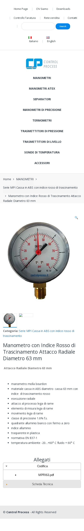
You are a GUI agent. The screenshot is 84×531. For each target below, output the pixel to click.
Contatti (72, 18)
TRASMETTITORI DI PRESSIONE (42, 131)
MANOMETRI (42, 78)
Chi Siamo (42, 9)
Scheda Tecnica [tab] (42, 484)
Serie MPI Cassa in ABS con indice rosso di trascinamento (40, 187)
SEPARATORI (42, 99)
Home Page (21, 9)
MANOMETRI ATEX (42, 88)
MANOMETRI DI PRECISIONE (42, 110)
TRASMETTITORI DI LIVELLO (42, 142)
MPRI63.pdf (46, 475)
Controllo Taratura (25, 18)
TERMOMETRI (42, 120)
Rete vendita (51, 18)
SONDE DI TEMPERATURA (42, 152)
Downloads (63, 9)
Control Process (17, 512)
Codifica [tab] (42, 466)
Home (7, 179)
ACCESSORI (42, 163)
